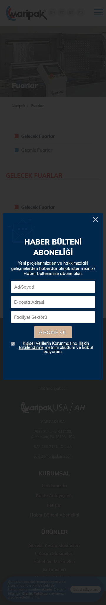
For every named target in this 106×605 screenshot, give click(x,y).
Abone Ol (53, 332)
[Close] (96, 219)
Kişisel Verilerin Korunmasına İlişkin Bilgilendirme (54, 345)
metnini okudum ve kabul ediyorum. (56, 347)
